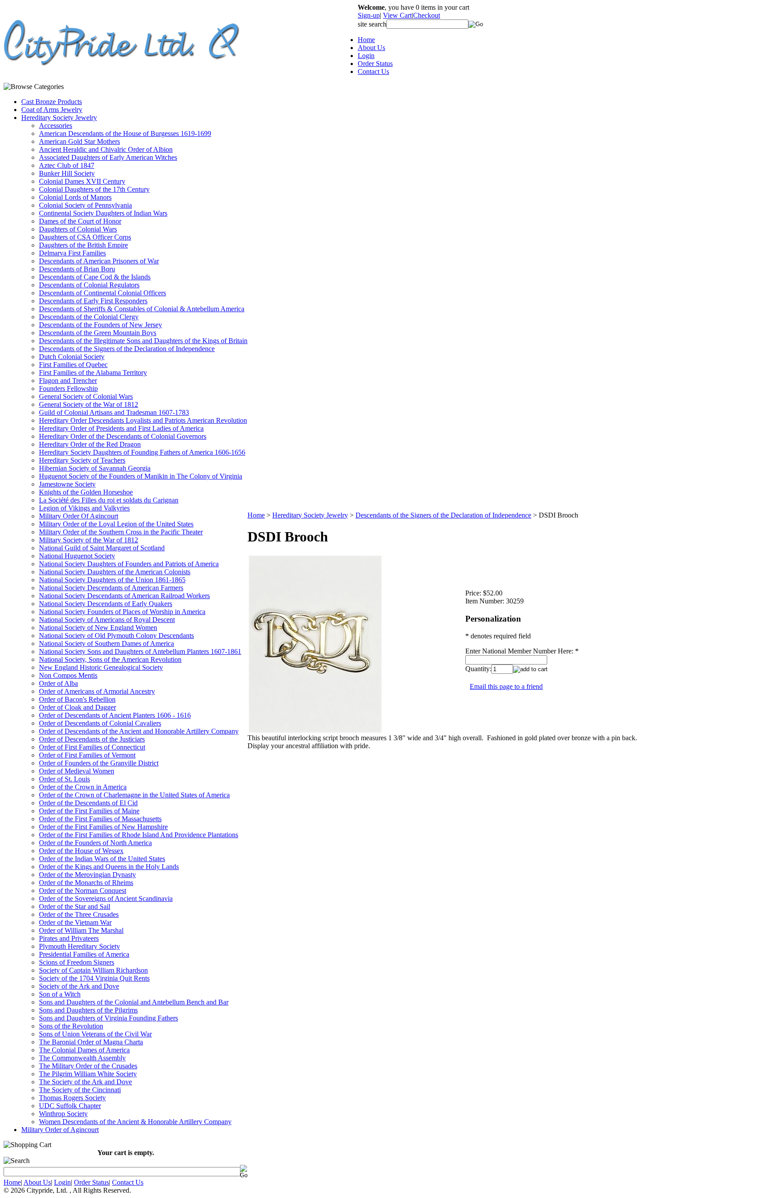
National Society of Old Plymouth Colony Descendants (116, 635)
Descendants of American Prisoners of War (99, 261)
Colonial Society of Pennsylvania (85, 205)
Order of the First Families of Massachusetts (100, 819)
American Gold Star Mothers (79, 141)
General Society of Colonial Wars (86, 396)
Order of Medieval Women (76, 771)
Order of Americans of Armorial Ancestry (97, 691)
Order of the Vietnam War (75, 922)
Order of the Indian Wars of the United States (102, 858)
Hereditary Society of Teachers (82, 460)
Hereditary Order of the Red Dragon (90, 444)
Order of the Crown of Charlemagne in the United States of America (134, 795)
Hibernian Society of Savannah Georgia (95, 468)
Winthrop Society (63, 1113)
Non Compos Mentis (68, 675)
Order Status (375, 63)
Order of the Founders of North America (95, 842)
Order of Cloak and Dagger (77, 707)
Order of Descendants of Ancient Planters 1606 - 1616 (115, 715)
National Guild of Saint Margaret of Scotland (102, 548)
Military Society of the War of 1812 (88, 540)
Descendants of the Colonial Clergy (89, 317)
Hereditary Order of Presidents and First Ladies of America (121, 428)
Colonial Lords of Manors (75, 197)
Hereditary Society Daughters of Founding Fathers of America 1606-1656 (142, 452)
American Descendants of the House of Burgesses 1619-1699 (125, 133)
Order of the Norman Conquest (82, 890)
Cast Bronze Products (51, 101)
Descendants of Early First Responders (93, 301)
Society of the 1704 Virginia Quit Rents (94, 978)
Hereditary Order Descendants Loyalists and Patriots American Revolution (143, 420)
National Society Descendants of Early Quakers (105, 603)
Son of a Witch (60, 994)
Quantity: (478, 668)
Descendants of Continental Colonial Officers (102, 293)
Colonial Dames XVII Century (82, 181)
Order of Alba (58, 683)
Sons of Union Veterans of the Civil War (95, 1034)
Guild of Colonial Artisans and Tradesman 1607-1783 (114, 412)
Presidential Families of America (84, 954)
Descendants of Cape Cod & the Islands (95, 277)
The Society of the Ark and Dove (85, 1082)
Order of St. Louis (64, 779)
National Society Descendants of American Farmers (111, 587)
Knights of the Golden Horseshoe (86, 492)
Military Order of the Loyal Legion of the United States (116, 524)
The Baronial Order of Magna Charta (91, 1042)
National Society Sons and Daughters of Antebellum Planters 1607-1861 (140, 651)
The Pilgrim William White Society (88, 1074)
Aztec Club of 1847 (66, 165)
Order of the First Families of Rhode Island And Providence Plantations (138, 835)
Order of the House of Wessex (81, 850)
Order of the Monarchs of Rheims (86, 882)
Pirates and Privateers (69, 938)
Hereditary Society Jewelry (59, 117)
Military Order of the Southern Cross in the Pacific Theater (121, 532)
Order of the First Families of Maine (89, 811)
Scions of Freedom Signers (76, 962)
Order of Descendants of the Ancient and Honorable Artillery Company (139, 731)
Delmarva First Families (72, 253)
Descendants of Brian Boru (77, 269)
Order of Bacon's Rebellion (77, 699)
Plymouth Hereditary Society (79, 946)
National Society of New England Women (98, 627)
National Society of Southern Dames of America (106, 643)
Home (366, 39)
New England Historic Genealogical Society (101, 667)
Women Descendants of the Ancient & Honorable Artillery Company (135, 1121)
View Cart (397, 15)
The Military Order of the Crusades (88, 1066)
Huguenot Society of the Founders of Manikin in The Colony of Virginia (140, 476)
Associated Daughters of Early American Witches (108, 157)
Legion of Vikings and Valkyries (84, 508)
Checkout (426, 15)
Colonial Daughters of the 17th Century (94, 189)
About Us (371, 47)
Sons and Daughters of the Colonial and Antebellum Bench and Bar (133, 1002)
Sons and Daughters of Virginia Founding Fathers (108, 1018)
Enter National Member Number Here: (520, 651)
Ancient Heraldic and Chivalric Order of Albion (106, 149)
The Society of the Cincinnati (80, 1090)
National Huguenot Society (77, 556)
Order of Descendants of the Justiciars (92, 739)
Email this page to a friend (506, 686)
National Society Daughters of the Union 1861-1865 (112, 580)
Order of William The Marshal (81, 930)
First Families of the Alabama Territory (93, 372)
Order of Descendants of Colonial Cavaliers (100, 723)
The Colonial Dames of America (84, 1050)
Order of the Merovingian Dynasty (87, 874)
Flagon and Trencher (68, 380)
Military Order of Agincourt (60, 1129)
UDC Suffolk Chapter (70, 1105)
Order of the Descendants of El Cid (88, 803)
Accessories (55, 125)
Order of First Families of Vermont (87, 755)
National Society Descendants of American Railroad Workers (124, 595)
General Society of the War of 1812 (88, 404)
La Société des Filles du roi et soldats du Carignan (108, 500)
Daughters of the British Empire (83, 245)
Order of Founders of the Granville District (98, 763)
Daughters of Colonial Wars (78, 229)
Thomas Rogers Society (72, 1097)
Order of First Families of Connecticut (92, 747)
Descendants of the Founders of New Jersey (100, 324)
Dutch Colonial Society (71, 356)
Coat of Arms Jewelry (51, 109)
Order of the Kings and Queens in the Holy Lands (109, 866)
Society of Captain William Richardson (93, 970)
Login (366, 55)
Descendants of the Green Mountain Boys (97, 332)
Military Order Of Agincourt (78, 516)
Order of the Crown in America (83, 787)
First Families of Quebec (73, 364)
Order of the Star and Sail (74, 906)
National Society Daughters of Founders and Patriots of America (129, 564)
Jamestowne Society (67, 484)
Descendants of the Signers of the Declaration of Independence (127, 348)
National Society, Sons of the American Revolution (110, 659)
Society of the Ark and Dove (79, 986)
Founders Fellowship (68, 388)
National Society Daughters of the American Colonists (114, 572)
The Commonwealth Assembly (82, 1058)
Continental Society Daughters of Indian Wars (103, 213)
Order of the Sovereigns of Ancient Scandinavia (106, 898)
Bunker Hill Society (67, 173)
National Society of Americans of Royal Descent (107, 619)
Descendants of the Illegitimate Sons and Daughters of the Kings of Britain (143, 340)
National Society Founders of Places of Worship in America (122, 611)
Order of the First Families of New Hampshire (103, 827)
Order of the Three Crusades (79, 914)
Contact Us (373, 71)
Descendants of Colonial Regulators (89, 285)
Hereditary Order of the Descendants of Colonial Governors (122, 436)
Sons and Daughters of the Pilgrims (88, 1010)
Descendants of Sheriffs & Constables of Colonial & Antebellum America (141, 309)
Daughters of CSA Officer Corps (85, 237)
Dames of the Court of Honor (80, 221)
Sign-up (369, 15)
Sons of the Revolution (71, 1026)
